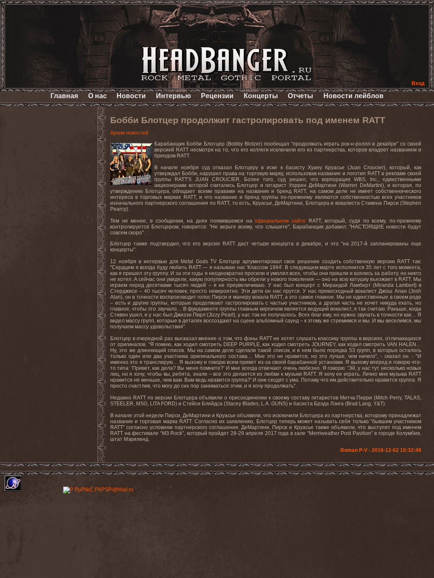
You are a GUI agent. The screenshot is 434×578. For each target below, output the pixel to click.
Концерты (261, 95)
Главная (64, 95)
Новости (131, 95)
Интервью (173, 95)
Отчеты (300, 95)
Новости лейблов (353, 95)
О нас (97, 95)
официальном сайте (280, 221)
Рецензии (217, 95)
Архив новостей (129, 133)
